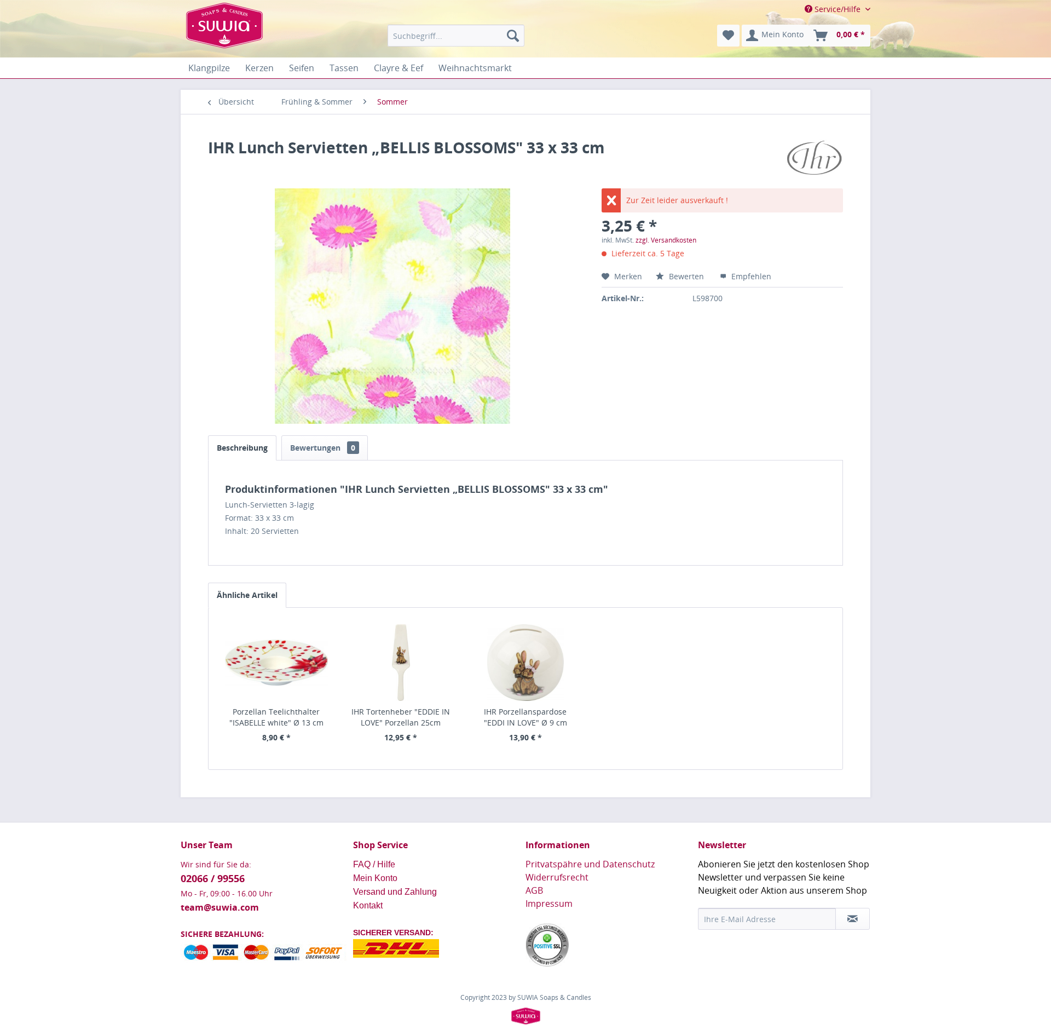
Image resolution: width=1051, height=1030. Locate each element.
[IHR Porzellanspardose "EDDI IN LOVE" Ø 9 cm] (525, 662)
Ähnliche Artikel (247, 595)
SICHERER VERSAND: (393, 932)
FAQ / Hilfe (375, 864)
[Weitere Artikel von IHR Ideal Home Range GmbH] (814, 158)
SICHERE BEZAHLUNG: (222, 934)
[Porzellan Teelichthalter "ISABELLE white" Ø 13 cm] (276, 662)
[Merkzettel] (728, 36)
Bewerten (686, 276)
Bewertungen (322, 447)
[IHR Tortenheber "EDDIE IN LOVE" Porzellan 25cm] (401, 662)
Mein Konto (376, 878)
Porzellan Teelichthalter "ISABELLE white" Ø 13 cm (276, 717)
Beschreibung (242, 447)
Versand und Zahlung (395, 891)
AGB (534, 890)
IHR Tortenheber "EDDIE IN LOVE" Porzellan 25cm (400, 717)
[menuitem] (456, 36)
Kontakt (368, 905)
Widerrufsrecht (557, 877)
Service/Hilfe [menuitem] (837, 9)
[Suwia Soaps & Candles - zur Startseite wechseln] (224, 38)
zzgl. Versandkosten (666, 240)
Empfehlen (750, 276)
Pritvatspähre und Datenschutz (590, 864)
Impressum (549, 903)
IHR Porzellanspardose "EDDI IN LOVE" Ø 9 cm (525, 717)
